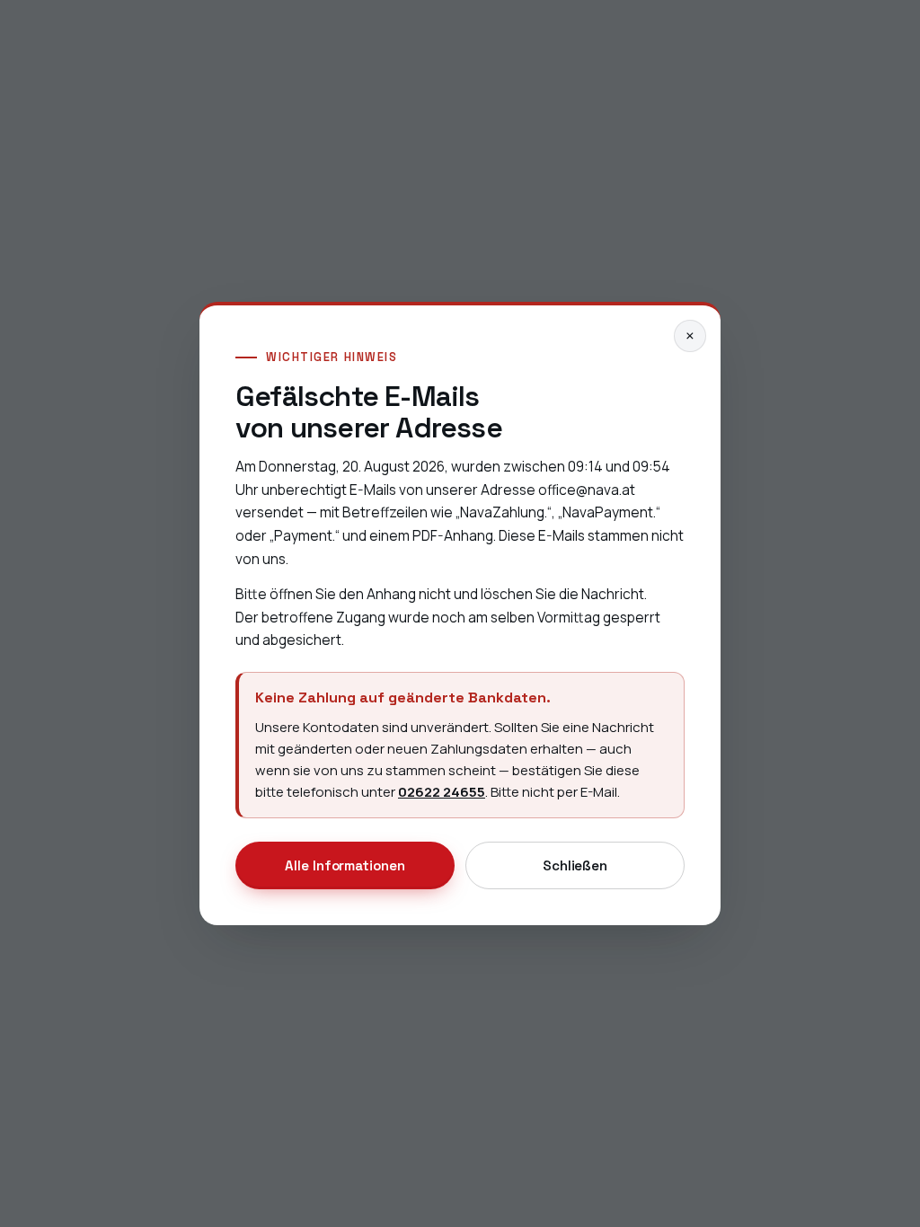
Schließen (575, 865)
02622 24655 (441, 791)
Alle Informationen (345, 865)
